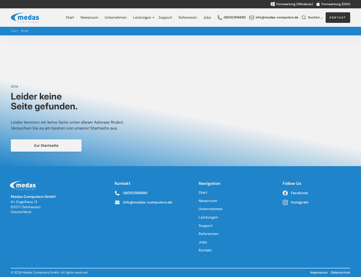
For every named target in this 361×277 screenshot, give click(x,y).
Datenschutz (340, 272)
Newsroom (89, 17)
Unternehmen (116, 17)
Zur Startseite (46, 145)
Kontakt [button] (338, 17)
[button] (231, 17)
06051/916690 (135, 192)
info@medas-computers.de (147, 202)
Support (165, 17)
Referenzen (188, 17)
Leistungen (142, 17)
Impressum (319, 272)
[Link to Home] (24, 186)
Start (70, 17)
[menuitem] (70, 17)
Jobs (207, 17)
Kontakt (205, 250)
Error (24, 31)
